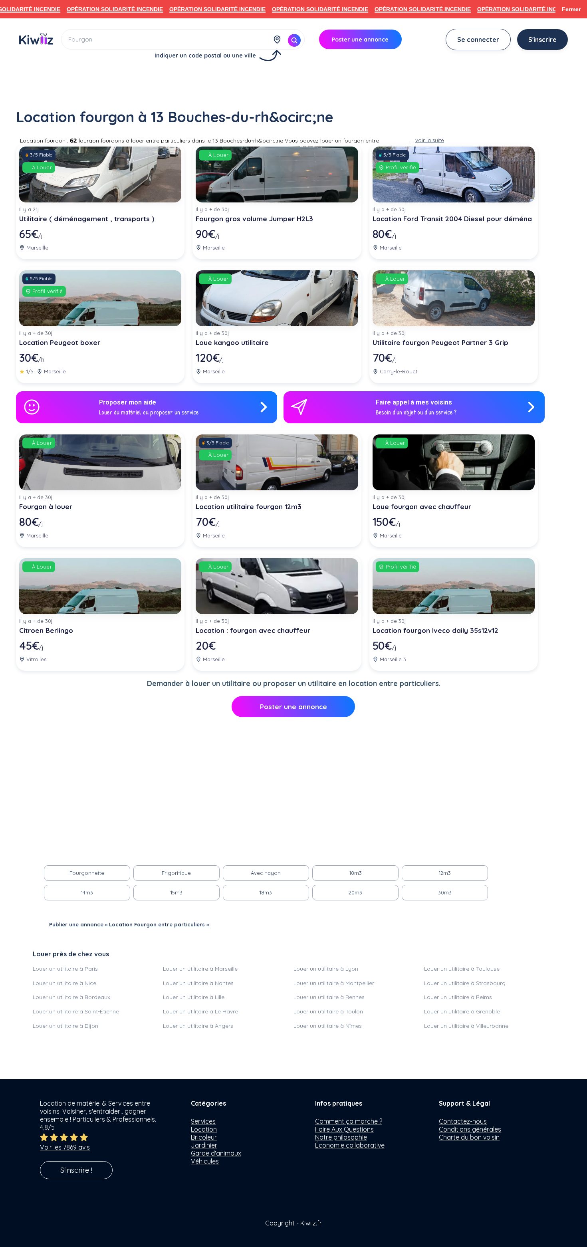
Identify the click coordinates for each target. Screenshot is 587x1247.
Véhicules (205, 1161)
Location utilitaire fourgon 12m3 (248, 506)
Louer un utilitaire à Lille (193, 997)
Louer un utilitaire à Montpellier (334, 983)
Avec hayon (266, 873)
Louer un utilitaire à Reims (458, 997)
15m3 (176, 892)
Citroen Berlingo (46, 630)
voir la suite (429, 140)
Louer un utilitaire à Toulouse (462, 968)
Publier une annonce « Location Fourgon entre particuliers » (129, 924)
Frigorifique (176, 873)
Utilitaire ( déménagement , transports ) (87, 218)
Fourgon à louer (45, 506)
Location (204, 1129)
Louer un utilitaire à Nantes (198, 983)
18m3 (266, 892)
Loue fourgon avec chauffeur (422, 506)
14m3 (87, 892)
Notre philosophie (341, 1137)
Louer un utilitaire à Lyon (326, 968)
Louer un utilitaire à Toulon (328, 1011)
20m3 (355, 892)
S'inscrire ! (76, 1170)
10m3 (355, 873)
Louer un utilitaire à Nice (64, 983)
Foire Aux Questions (344, 1129)
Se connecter (478, 40)
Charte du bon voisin (469, 1137)
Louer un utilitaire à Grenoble (462, 1011)
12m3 (445, 873)
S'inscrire (542, 40)
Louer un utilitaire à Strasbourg (465, 983)
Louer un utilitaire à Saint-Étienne (76, 1011)
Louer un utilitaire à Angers (198, 1025)
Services (203, 1121)
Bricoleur (204, 1137)
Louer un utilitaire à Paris (65, 968)
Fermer (571, 9)
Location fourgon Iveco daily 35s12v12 (435, 630)
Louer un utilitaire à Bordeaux (71, 997)
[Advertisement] (293, 83)
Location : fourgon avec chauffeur (253, 630)
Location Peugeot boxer (59, 342)
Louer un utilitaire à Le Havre (200, 1011)
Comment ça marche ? (348, 1121)
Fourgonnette (86, 873)
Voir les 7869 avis (65, 1147)
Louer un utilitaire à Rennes (329, 997)
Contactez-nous (463, 1121)
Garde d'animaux (216, 1153)
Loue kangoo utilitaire (232, 342)
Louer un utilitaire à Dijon (65, 1025)
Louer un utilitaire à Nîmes (328, 1025)
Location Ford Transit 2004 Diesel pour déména (452, 218)
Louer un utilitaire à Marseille (200, 968)
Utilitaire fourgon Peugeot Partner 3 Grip (440, 342)
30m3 (445, 892)
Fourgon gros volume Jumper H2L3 (254, 218)
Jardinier (204, 1145)
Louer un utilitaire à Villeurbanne (466, 1025)
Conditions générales (470, 1129)
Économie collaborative (350, 1145)
